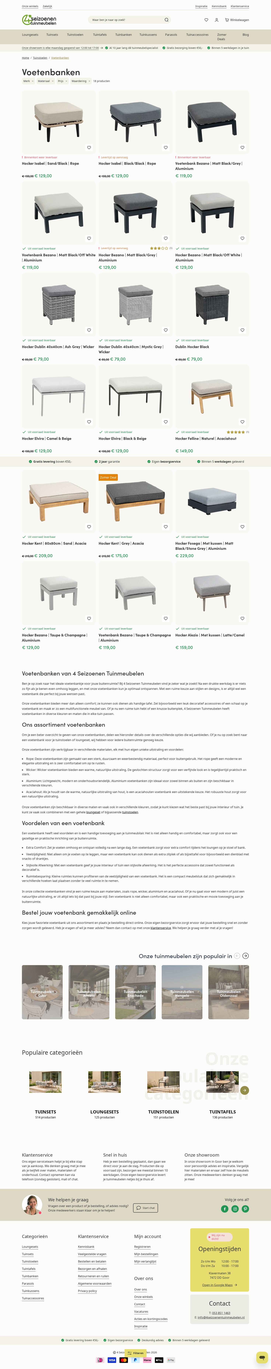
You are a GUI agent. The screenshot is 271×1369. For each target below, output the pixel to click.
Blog (246, 35)
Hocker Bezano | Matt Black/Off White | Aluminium (208, 257)
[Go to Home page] (39, 20)
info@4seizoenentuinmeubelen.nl (221, 1317)
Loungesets (30, 35)
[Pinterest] (245, 1209)
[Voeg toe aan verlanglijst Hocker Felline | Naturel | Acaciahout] (242, 421)
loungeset (93, 812)
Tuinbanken (123, 35)
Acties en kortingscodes (151, 1319)
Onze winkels (30, 6)
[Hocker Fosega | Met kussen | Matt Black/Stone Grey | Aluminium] (212, 501)
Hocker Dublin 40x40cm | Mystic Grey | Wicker (131, 349)
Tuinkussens (148, 35)
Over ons (140, 1289)
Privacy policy (87, 1291)
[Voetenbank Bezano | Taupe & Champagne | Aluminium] (135, 593)
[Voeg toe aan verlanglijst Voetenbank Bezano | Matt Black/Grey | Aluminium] (242, 147)
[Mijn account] (216, 20)
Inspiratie (201, 6)
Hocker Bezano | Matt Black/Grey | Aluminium (128, 257)
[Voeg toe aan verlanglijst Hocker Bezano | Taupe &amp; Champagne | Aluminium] (89, 618)
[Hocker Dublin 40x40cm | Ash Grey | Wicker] (59, 305)
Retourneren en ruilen (93, 1276)
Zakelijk (47, 6)
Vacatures (141, 1311)
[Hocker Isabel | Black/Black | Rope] (135, 122)
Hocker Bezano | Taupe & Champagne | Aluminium (54, 637)
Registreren (142, 1247)
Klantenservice (240, 6)
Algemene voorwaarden (95, 1283)
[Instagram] (235, 1209)
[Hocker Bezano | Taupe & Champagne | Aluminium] (59, 593)
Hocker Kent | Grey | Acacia (121, 543)
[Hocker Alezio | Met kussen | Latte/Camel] (212, 593)
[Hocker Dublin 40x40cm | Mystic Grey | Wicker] (135, 305)
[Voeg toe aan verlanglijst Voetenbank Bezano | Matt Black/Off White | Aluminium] (89, 238)
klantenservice (161, 928)
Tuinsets (52, 35)
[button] (28, 81)
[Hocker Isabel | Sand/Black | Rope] (59, 122)
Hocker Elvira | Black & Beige (122, 438)
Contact (139, 1304)
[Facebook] (224, 1209)
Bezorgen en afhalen (92, 1269)
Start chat (149, 1208)
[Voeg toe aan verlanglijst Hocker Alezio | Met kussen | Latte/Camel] (242, 618)
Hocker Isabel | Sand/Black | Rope (50, 163)
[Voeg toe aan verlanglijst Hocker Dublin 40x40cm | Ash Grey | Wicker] (89, 330)
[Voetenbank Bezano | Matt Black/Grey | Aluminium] (212, 122)
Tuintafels (100, 35)
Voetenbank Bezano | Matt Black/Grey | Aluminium (208, 166)
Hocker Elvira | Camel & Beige (46, 438)
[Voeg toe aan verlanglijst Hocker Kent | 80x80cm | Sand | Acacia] (89, 526)
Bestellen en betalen (92, 1261)
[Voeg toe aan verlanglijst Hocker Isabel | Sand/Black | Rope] (89, 147)
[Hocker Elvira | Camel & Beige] (59, 396)
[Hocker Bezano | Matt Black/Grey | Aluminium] (135, 213)
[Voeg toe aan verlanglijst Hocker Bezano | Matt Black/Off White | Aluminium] (242, 238)
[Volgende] (245, 955)
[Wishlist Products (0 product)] (206, 20)
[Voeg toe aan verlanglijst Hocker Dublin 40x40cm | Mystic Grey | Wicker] (165, 330)
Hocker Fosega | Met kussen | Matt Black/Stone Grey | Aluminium (204, 546)
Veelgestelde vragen (92, 1254)
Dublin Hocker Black (192, 346)
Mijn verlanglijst (145, 1261)
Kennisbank (219, 6)
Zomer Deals (222, 37)
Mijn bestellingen (146, 1254)
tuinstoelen (130, 812)
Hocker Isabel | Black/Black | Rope (127, 163)
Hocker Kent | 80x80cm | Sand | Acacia (54, 543)
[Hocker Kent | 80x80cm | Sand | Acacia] (59, 501)
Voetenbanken (60, 58)
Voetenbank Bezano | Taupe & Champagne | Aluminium (135, 637)
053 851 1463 (221, 1313)
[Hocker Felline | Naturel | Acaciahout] (212, 396)
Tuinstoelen (75, 35)
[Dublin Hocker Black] (212, 305)
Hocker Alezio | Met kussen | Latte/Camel (209, 634)
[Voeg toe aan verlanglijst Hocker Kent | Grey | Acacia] (165, 526)
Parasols (171, 35)
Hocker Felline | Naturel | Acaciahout (205, 438)
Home (25, 58)
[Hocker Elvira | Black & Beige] (135, 396)
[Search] (166, 20)
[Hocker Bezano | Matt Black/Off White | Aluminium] (212, 213)
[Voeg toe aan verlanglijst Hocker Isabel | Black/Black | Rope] (165, 147)
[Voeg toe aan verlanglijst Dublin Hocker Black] (242, 330)
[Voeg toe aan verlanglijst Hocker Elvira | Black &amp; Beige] (165, 421)
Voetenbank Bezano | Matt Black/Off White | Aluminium (58, 257)
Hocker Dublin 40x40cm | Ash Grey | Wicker (58, 346)
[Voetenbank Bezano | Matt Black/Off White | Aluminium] (59, 213)
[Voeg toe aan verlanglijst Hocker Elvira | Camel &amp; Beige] (89, 421)
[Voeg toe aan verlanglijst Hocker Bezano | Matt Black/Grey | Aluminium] (165, 238)
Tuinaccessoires (197, 35)
